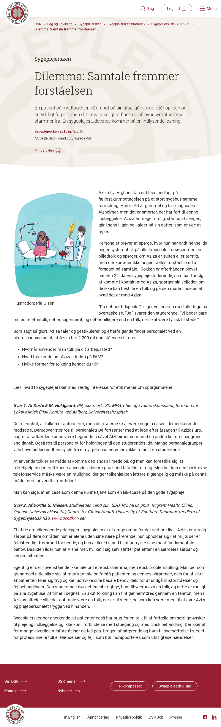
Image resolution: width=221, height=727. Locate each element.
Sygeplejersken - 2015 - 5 (170, 24)
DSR (38, 24)
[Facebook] (205, 717)
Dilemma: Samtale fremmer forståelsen (65, 29)
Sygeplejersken (90, 24)
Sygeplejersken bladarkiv (126, 24)
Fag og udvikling (60, 24)
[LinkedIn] (214, 717)
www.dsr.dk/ (63, 518)
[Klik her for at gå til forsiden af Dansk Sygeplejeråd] (72, 8)
